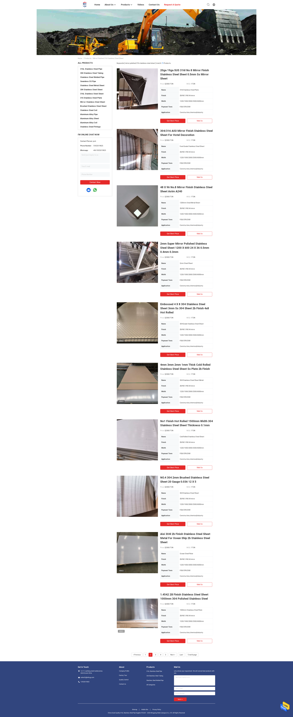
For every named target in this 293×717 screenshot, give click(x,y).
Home (80, 58)
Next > (172, 655)
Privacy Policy (156, 709)
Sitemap (134, 709)
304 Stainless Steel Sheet (91, 90)
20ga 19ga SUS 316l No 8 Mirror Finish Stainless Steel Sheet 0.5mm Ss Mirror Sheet (184, 74)
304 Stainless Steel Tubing (91, 73)
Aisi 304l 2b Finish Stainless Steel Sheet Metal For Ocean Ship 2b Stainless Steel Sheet (185, 538)
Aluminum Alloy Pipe (89, 114)
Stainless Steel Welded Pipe (92, 77)
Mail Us (200, 121)
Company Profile (124, 671)
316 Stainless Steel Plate (91, 98)
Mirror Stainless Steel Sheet (92, 102)
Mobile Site (144, 709)
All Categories (150, 685)
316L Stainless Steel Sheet (92, 94)
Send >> (180, 699)
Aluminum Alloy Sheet (89, 118)
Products (87, 58)
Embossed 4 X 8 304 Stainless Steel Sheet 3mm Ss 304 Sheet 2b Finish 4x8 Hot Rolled (184, 308)
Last (181, 655)
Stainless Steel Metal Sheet (92, 85)
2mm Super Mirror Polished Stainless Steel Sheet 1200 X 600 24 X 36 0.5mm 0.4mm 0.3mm (184, 248)
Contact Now (95, 182)
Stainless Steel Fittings (90, 127)
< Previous (137, 655)
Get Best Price (173, 121)
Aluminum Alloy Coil (88, 123)
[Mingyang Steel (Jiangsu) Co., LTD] (84, 4)
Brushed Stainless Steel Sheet (93, 106)
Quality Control (123, 680)
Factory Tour (123, 675)
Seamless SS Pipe (88, 81)
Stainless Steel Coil (88, 110)
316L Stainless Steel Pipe (91, 69)
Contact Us (122, 684)
